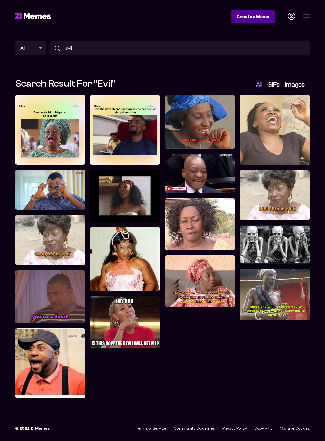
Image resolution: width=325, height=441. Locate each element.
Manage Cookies (295, 428)
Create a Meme (253, 16)
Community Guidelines (194, 428)
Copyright (263, 428)
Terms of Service (151, 428)
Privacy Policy (234, 428)
